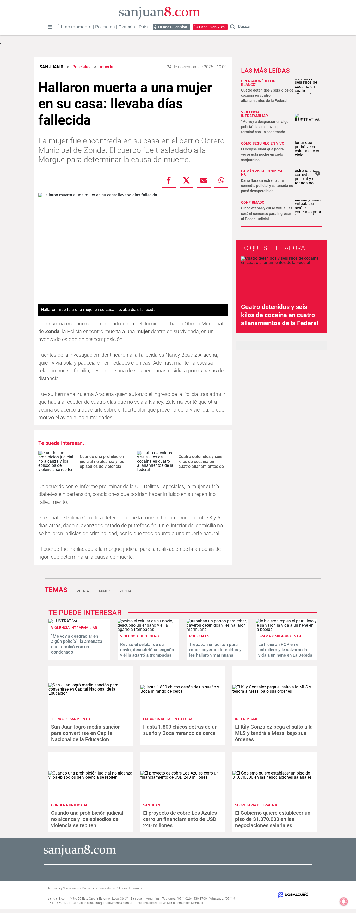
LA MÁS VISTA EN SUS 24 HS (261, 173)
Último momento (74, 27)
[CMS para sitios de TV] (279, 894)
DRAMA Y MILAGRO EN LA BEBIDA (286, 636)
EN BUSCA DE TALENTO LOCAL (168, 719)
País (143, 27)
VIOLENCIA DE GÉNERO (139, 636)
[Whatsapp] (221, 180)
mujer (104, 591)
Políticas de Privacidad (97, 888)
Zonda (125, 591)
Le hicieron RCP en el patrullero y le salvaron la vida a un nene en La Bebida (285, 650)
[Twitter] (186, 180)
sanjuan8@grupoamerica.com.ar (109, 903)
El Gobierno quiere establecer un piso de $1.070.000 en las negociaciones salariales (272, 819)
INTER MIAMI (246, 719)
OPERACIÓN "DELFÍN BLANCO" (258, 83)
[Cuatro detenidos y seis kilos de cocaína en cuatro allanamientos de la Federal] (156, 461)
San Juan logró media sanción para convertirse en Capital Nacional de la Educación (86, 733)
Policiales (105, 27)
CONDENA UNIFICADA (69, 805)
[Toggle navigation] (50, 27)
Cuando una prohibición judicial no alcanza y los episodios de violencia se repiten (102, 464)
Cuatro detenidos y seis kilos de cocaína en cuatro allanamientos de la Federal (201, 464)
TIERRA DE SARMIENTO (70, 719)
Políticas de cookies (129, 888)
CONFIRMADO (253, 202)
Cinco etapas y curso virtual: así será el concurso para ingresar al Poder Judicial (267, 213)
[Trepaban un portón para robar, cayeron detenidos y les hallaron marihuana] (217, 629)
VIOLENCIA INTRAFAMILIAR (254, 114)
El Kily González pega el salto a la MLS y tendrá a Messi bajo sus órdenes (274, 733)
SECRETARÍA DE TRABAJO (257, 805)
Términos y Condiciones (63, 888)
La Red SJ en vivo (172, 27)
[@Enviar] (204, 180)
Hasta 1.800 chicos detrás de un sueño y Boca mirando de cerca (180, 730)
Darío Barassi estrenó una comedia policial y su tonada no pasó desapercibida (267, 185)
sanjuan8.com (57, 898)
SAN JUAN (151, 805)
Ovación (126, 27)
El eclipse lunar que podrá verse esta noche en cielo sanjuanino (262, 154)
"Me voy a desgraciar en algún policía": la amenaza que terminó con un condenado (266, 126)
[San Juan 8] (80, 855)
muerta (82, 591)
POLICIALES (199, 636)
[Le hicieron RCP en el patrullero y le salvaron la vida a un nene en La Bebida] (286, 629)
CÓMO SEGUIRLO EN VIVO (262, 143)
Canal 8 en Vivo (212, 27)
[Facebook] (169, 180)
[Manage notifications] (344, 901)
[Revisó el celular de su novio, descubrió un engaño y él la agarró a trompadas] (148, 629)
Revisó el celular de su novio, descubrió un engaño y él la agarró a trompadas (147, 650)
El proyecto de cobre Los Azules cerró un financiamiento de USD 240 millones (180, 819)
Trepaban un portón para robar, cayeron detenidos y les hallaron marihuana (215, 650)
